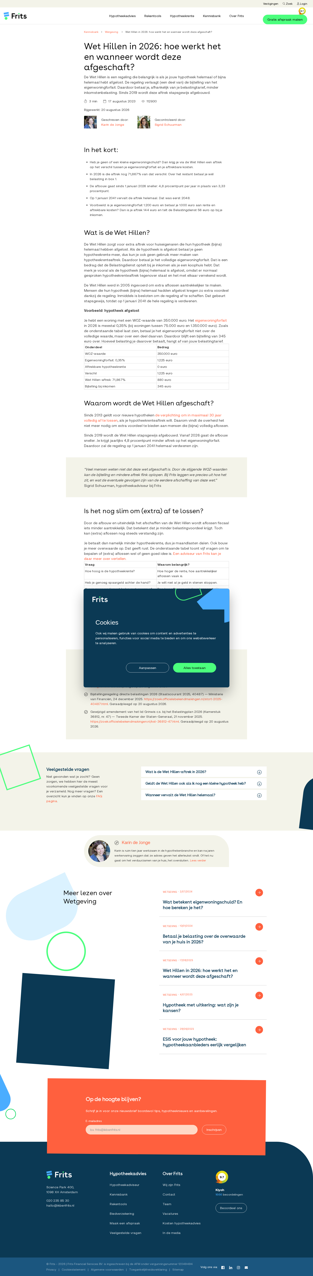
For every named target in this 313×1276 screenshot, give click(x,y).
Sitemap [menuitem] (178, 1269)
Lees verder (198, 860)
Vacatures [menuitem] (170, 1213)
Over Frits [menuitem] (236, 16)
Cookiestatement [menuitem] (73, 1269)
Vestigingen (270, 3)
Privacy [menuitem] (51, 1269)
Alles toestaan (194, 668)
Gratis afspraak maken (285, 19)
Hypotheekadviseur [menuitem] (124, 1185)
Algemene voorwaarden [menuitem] (107, 1269)
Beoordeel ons (231, 1208)
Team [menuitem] (167, 1204)
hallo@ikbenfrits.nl (60, 1205)
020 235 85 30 (57, 1200)
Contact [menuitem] (169, 1194)
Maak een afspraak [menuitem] (125, 1223)
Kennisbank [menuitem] (212, 16)
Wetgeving (111, 31)
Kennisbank (91, 31)
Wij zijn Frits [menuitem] (171, 1185)
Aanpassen (147, 668)
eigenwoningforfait (211, 320)
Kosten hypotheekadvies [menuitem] (182, 1223)
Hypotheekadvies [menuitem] (122, 16)
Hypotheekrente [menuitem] (182, 16)
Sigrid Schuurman (168, 124)
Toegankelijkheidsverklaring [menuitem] (148, 1269)
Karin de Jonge (112, 124)
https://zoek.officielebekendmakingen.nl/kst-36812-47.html (134, 721)
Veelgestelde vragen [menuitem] (125, 1233)
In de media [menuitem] (172, 1233)
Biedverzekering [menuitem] (122, 1213)
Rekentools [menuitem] (152, 16)
